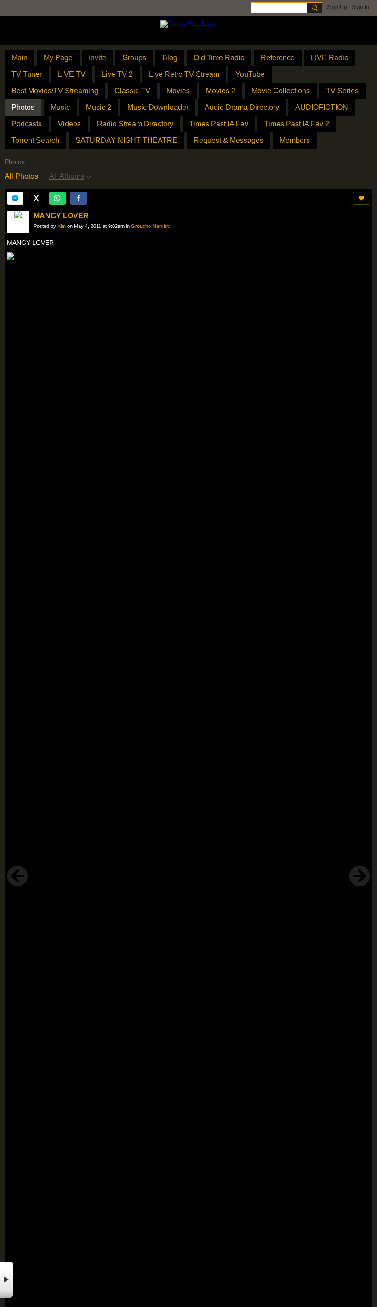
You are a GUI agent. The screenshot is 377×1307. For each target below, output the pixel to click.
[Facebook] (78, 198)
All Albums (66, 176)
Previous (17, 875)
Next (359, 875)
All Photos (21, 176)
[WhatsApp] (57, 198)
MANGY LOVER (61, 216)
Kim (61, 226)
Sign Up (337, 7)
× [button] (6, 1280)
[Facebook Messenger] (15, 198)
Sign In (360, 7)
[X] (36, 198)
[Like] (361, 198)
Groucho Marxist (150, 226)
